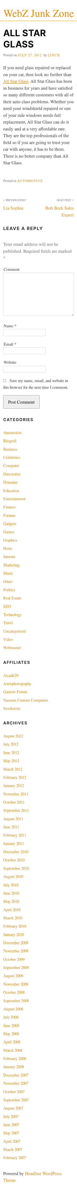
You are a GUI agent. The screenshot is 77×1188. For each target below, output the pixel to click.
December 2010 (15, 851)
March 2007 (12, 1149)
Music (8, 573)
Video (8, 639)
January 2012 (13, 785)
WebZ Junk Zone (38, 13)
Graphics (10, 540)
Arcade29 (10, 675)
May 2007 (11, 1132)
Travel (8, 622)
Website (10, 362)
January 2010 (13, 934)
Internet (9, 556)
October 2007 (14, 1091)
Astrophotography (17, 683)
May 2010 (11, 901)
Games (8, 531)
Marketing (11, 564)
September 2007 (16, 1099)
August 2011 (13, 818)
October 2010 (14, 859)
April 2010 (11, 909)
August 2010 (13, 876)
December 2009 (15, 942)
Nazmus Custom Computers (25, 700)
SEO (7, 606)
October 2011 (14, 802)
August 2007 (13, 1108)
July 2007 (10, 1116)
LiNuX (54, 54)
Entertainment (14, 498)
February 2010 (14, 926)
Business (10, 449)
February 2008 (14, 1058)
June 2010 (11, 893)
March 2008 (12, 1050)
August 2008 (13, 1008)
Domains (10, 482)
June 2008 (11, 1025)
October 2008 (14, 992)
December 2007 (15, 1075)
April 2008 (11, 1041)
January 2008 (13, 1066)
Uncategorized (14, 631)
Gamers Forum (15, 691)
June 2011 (11, 826)
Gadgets (9, 523)
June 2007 (11, 1124)
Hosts (7, 548)
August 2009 (13, 975)
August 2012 (13, 735)
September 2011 (16, 810)
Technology (12, 614)
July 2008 (10, 1017)
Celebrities (11, 457)
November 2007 (15, 1083)
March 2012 (12, 769)
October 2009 (14, 959)
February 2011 (14, 835)
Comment (11, 269)
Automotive (30, 180)
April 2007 (11, 1141)
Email (10, 344)
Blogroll (9, 440)
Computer (11, 465)
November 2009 (15, 950)
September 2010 (16, 868)
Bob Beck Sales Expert (59, 208)
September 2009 (16, 967)
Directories (12, 473)
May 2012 (11, 760)
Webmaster (12, 647)
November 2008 (15, 984)
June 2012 (11, 752)
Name (10, 325)
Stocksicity (12, 708)
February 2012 (14, 777)
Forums (9, 515)
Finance (9, 506)
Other (7, 581)
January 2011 (13, 843)
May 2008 (11, 1033)
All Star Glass (15, 81)
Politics (9, 589)
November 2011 (15, 793)
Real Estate (12, 597)
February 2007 (14, 1157)
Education (11, 490)
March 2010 (12, 917)
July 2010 (10, 884)
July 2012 (10, 744)
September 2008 (16, 1000)
